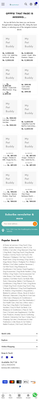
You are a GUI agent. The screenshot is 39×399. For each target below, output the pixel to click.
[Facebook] (2, 357)
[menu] (3, 4)
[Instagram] (7, 357)
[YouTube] (12, 357)
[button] (25, 4)
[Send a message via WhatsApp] (35, 395)
